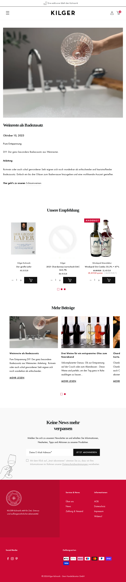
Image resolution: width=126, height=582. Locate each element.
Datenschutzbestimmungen (75, 464)
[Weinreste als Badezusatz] (34, 332)
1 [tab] (61, 394)
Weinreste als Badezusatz (24, 353)
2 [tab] (65, 394)
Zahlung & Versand (74, 511)
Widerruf (98, 516)
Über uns (70, 501)
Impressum (99, 511)
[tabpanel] (32, 350)
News (68, 506)
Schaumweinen (33, 183)
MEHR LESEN (17, 377)
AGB (96, 501)
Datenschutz (99, 506)
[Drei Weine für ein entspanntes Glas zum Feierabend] (85, 332)
